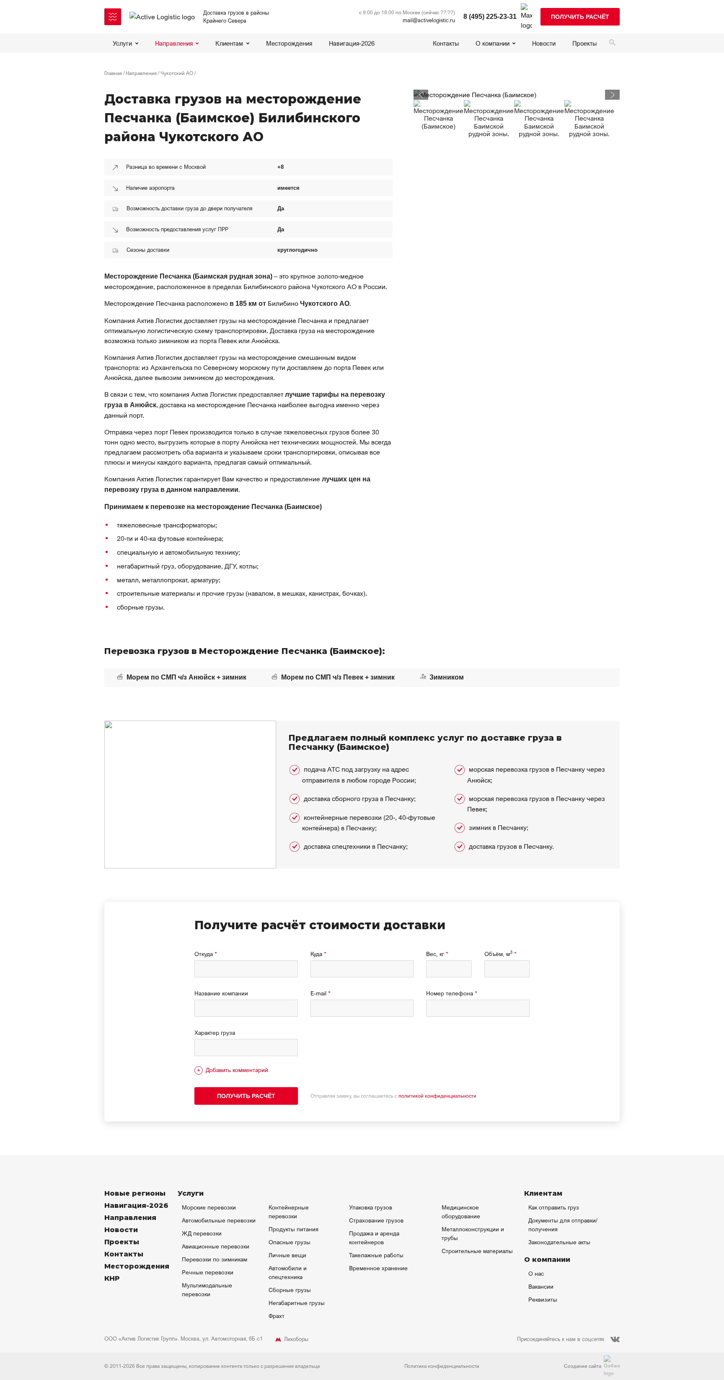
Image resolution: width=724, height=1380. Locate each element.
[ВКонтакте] (615, 1339)
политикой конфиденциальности (437, 1096)
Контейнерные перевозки (289, 1212)
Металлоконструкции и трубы (473, 1233)
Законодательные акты (559, 1242)
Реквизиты (542, 1299)
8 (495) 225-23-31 (490, 16)
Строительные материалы (477, 1250)
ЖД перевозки (202, 1233)
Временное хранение (378, 1267)
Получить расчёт (580, 16)
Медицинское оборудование (461, 1212)
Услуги (122, 43)
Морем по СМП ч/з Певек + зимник (337, 677)
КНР (112, 1278)
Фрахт (276, 1315)
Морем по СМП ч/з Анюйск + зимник (185, 677)
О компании (492, 43)
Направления (174, 43)
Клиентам (229, 43)
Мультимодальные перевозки (207, 1289)
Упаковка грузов (370, 1207)
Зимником (446, 677)
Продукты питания (293, 1229)
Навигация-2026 (352, 43)
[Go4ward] (612, 1366)
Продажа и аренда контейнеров (374, 1238)
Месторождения (289, 43)
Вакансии (540, 1286)
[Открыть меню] (112, 16)
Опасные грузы (289, 1242)
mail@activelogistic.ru (429, 20)
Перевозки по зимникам (214, 1259)
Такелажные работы (376, 1255)
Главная (113, 73)
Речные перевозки (207, 1272)
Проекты (584, 43)
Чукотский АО (176, 73)
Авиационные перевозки (215, 1246)
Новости (544, 43)
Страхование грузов (376, 1220)
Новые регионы (134, 1193)
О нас (536, 1273)
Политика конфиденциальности (441, 1366)
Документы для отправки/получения (562, 1225)
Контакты (446, 43)
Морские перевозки (209, 1207)
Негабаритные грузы (297, 1302)
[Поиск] (612, 43)
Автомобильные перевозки (219, 1220)
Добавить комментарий (237, 1069)
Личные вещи (287, 1255)
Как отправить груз (553, 1207)
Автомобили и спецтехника (288, 1272)
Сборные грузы (290, 1289)
